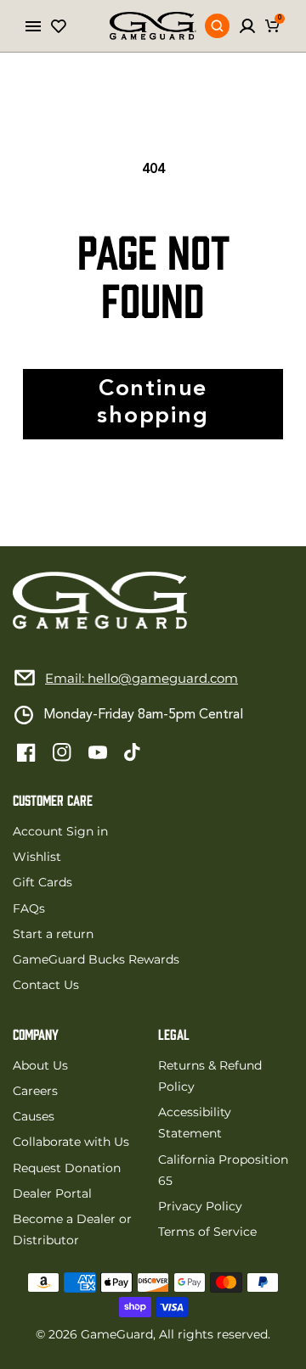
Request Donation (67, 1168)
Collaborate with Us (71, 1141)
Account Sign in (60, 831)
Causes (33, 1116)
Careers (35, 1090)
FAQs (29, 908)
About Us (40, 1065)
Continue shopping (152, 403)
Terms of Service (207, 1231)
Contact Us (46, 984)
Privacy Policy (200, 1206)
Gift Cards (42, 882)
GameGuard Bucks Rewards (96, 959)
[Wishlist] (58, 26)
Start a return (53, 934)
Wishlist (37, 856)
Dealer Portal (52, 1193)
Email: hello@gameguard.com (141, 678)
